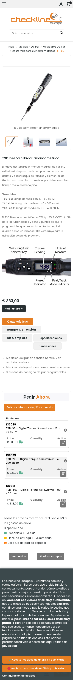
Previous (7, 141)
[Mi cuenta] (61, 4)
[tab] (17, 321)
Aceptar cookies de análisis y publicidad (37, 659)
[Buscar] (61, 33)
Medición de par (29, 46)
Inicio (11, 46)
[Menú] (4, 4)
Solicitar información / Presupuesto (30, 407)
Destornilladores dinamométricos (33, 51)
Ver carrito (19, 556)
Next (65, 141)
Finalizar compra (51, 556)
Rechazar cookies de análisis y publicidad (38, 668)
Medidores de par (54, 46)
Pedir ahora (13, 308)
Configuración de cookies (18, 676)
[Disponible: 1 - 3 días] (21, 442)
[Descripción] (65, 430)
